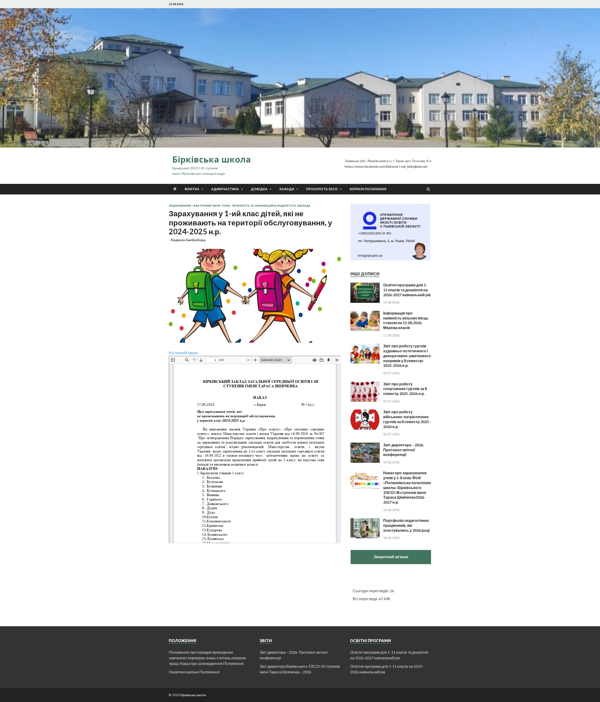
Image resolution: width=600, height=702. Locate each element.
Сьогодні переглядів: (371, 590)
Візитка (192, 189)
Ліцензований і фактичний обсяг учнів (199, 205)
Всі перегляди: (366, 598)
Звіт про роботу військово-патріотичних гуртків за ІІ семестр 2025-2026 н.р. (406, 419)
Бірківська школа (211, 159)
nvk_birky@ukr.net (414, 166)
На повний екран (183, 352)
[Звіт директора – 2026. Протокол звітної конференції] (365, 445)
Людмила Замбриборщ (188, 240)
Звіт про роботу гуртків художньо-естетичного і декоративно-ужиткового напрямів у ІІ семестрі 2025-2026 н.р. (407, 356)
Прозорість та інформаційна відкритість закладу (271, 205)
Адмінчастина (225, 189)
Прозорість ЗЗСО (322, 189)
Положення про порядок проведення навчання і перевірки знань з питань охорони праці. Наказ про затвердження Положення (207, 658)
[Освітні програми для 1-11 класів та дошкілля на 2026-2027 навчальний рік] (365, 285)
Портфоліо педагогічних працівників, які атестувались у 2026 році (406, 525)
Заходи (286, 189)
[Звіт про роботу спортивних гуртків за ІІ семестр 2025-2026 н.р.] (365, 384)
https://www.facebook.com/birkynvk (371, 166)
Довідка (259, 189)
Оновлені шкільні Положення (194, 672)
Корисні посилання (368, 189)
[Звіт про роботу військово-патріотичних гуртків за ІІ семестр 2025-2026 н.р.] (365, 412)
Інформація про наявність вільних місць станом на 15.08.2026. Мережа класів (405, 320)
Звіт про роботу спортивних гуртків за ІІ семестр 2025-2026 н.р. (405, 389)
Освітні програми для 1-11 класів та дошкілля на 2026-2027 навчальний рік (407, 290)
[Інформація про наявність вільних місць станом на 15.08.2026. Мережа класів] (365, 313)
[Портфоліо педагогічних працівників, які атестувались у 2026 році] (365, 521)
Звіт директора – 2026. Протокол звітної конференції (403, 450)
